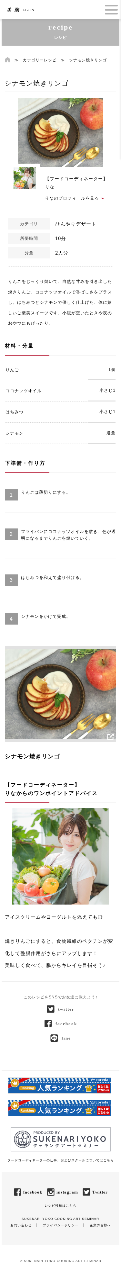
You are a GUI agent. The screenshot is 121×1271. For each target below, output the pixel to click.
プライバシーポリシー (60, 1225)
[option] (60, 132)
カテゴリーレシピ (39, 60)
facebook (66, 1023)
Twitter (100, 1192)
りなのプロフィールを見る (72, 198)
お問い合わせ (21, 1225)
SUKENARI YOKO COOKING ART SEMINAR (60, 1219)
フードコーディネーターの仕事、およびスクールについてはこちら (60, 1160)
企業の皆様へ (100, 1225)
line (66, 1038)
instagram (67, 1192)
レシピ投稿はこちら (60, 1205)
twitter (66, 1009)
